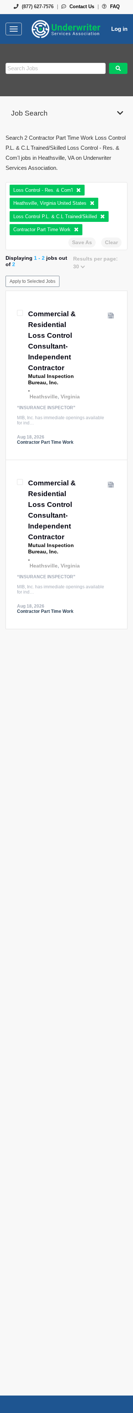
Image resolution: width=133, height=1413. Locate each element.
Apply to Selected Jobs (32, 281)
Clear (111, 242)
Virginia (70, 397)
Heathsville (44, 397)
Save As (82, 242)
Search (118, 68)
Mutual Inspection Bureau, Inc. (51, 379)
